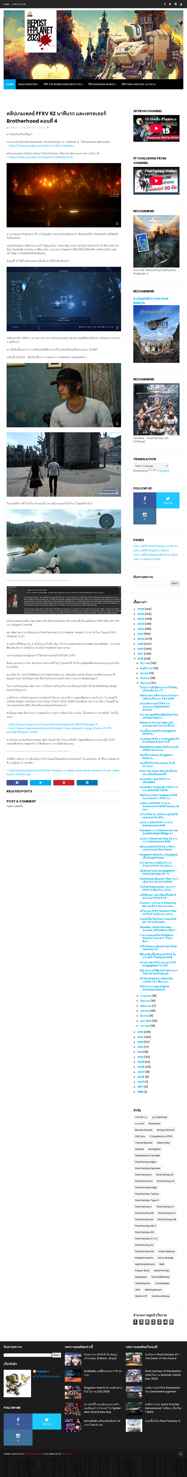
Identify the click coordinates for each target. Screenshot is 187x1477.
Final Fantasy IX (165, 1181)
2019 (140, 644)
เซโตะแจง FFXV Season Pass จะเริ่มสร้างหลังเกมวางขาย (158, 912)
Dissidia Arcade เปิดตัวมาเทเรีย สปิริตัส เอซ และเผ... (159, 748)
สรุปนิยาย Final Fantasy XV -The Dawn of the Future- (162, 1356)
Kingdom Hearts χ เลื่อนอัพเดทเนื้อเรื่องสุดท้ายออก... (159, 856)
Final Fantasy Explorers (147, 1168)
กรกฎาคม (146, 996)
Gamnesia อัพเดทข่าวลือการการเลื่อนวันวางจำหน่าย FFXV (159, 880)
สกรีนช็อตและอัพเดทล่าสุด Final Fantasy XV (158, 947)
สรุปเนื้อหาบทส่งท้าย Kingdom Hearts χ (158, 732)
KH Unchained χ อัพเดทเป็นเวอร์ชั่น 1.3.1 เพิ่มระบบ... (156, 980)
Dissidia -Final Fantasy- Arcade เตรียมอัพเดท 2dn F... (159, 928)
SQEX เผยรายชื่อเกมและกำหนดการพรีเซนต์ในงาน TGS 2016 (159, 697)
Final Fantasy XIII (167, 1219)
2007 (141, 1072)
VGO (137, 1289)
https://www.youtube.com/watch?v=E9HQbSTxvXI (41, 157)
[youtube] (181, 4)
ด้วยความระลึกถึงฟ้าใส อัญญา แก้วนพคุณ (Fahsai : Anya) (101, 1356)
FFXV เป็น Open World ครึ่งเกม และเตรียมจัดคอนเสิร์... (158, 772)
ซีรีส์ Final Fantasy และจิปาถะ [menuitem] (139, 84)
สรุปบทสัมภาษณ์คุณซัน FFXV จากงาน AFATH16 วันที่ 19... (159, 788)
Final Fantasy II (143, 1174)
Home (6, 4)
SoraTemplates (34, 1453)
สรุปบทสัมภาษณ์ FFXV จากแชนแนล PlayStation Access (155, 706)
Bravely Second (165, 1129)
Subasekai (141, 1276)
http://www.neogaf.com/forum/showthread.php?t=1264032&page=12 (53, 724)
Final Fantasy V (143, 1206)
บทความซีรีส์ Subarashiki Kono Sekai (155, 555)
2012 (140, 1047)
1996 (140, 1092)
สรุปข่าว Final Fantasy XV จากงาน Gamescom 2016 (158, 840)
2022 (141, 629)
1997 (140, 1087)
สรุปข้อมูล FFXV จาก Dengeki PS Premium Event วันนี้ (159, 740)
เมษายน (145, 1011)
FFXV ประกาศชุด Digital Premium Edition (154, 988)
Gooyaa (67, 1453)
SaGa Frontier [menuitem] (27, 84)
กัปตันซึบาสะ (141, 1117)
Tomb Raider (162, 1283)
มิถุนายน (145, 1001)
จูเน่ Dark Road (159, 1117)
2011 (140, 1052)
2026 (141, 609)
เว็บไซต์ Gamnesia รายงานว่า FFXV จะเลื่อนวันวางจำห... (158, 888)
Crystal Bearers (143, 1142)
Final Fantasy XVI (144, 1251)
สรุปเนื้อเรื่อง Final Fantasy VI (162, 1421)
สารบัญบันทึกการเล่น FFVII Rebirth (150, 301)
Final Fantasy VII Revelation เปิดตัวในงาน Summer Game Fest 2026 (163, 1375)
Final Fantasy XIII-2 (145, 1225)
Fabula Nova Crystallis (147, 1155)
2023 (141, 624)
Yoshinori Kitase (161, 1296)
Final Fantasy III (164, 1174)
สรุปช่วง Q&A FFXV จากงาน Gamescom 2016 (156, 823)
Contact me (19, 4)
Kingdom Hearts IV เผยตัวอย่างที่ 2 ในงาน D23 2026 (103, 1389)
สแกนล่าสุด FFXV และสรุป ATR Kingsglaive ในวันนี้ (158, 964)
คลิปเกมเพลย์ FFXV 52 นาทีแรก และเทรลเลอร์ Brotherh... (157, 848)
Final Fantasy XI (166, 1213)
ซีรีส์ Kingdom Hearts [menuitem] (101, 84)
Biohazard (154, 1123)
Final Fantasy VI (165, 1206)
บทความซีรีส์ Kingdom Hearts (151, 550)
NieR (161, 1264)
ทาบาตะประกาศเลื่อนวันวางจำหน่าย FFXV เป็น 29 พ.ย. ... (157, 864)
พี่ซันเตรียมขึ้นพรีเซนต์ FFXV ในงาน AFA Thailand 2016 (158, 956)
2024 (141, 619)
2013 (140, 1042)
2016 (140, 659)
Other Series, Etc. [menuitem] (17, 94)
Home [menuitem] (9, 84)
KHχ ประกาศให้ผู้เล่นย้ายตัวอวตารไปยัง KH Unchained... (159, 972)
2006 (141, 1077)
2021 (140, 634)
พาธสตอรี (139, 1123)
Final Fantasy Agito (146, 1161)
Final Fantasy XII (144, 1219)
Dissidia (139, 1149)
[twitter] (170, 4)
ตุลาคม (144, 673)
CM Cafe (140, 1136)
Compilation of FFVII (161, 1136)
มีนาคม (144, 1016)
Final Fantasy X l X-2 (146, 1238)
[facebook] (165, 4)
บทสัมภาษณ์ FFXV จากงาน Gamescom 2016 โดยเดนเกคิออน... (159, 806)
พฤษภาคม (146, 1006)
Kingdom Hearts (144, 1257)
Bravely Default (143, 1129)
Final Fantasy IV (143, 1181)
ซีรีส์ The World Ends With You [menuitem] (62, 84)
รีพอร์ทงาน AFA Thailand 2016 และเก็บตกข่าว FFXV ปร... (158, 796)
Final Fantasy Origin (146, 1187)
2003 (141, 1082)
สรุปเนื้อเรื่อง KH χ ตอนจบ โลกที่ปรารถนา (157, 764)
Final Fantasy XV (144, 1245)
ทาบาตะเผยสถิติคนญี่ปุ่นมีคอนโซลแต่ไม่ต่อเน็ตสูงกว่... (159, 716)
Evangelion (154, 1149)
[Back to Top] (180, 1454)
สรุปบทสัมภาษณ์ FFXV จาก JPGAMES (155, 780)
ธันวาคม (145, 663)
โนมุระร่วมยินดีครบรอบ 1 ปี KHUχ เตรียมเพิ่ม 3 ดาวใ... (158, 689)
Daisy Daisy (163, 1142)
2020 (141, 639)
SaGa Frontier (161, 1270)
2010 (140, 1057)
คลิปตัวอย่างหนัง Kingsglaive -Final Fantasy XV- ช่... (158, 872)
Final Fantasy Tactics (147, 1193)
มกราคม (145, 1026)
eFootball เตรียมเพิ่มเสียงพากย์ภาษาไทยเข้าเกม (102, 1423)
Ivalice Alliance (167, 1251)
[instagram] (175, 4)
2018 (140, 649)
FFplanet (43, 1371)
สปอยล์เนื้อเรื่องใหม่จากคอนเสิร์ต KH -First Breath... (158, 920)
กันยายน (145, 678)
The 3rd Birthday (160, 1276)
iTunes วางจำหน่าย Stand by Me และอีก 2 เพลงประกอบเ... (158, 904)
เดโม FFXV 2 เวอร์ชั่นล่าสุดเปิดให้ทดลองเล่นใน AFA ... (159, 815)
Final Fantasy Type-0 (147, 1200)
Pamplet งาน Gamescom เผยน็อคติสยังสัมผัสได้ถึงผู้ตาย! (159, 832)
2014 (140, 1037)
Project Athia (142, 1270)
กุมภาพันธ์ (146, 1021)
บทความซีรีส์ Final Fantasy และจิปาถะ (155, 546)
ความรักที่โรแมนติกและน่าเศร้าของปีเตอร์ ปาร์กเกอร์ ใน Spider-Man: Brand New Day (103, 1408)
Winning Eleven (153, 1289)
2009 (141, 1062)
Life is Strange (165, 1257)
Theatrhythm (142, 1283)
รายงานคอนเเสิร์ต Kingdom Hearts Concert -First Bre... (156, 938)
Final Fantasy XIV (144, 1232)
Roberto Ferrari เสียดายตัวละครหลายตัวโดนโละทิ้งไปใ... (158, 724)
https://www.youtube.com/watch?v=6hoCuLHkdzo (41, 146)
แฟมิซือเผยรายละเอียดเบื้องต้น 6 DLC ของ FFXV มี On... (158, 896)
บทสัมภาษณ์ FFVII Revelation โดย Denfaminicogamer (162, 1389)
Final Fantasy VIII (144, 1213)
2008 (141, 1067)
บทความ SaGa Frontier (147, 559)
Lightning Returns (145, 1264)
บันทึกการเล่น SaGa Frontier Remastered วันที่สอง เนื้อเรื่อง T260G (163, 1408)
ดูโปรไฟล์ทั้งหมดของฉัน (46, 1376)
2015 (140, 1032)
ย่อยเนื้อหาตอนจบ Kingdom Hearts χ (156, 756)
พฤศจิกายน (146, 668)
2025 (141, 614)
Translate (163, 471)
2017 (140, 654)
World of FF (141, 1296)
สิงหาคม (145, 683)
